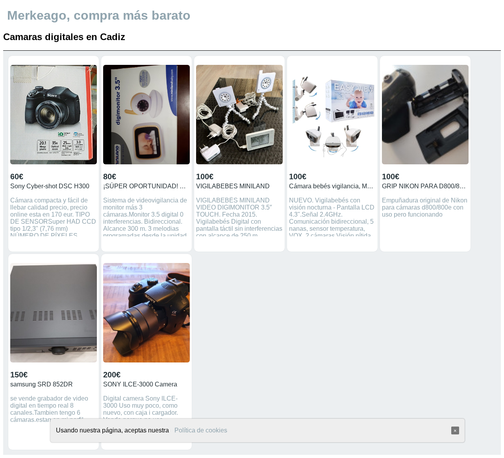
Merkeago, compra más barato (99, 15)
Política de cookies (200, 430)
